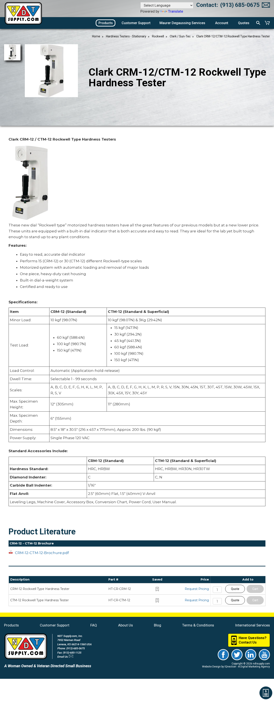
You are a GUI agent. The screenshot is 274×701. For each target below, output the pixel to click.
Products (11, 625)
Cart (255, 589)
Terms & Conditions (198, 625)
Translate (175, 11)
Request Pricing (197, 589)
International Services (252, 625)
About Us (125, 625)
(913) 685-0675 (240, 5)
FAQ (93, 625)
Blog (157, 625)
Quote (235, 589)
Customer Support (54, 625)
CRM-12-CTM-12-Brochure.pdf (42, 553)
